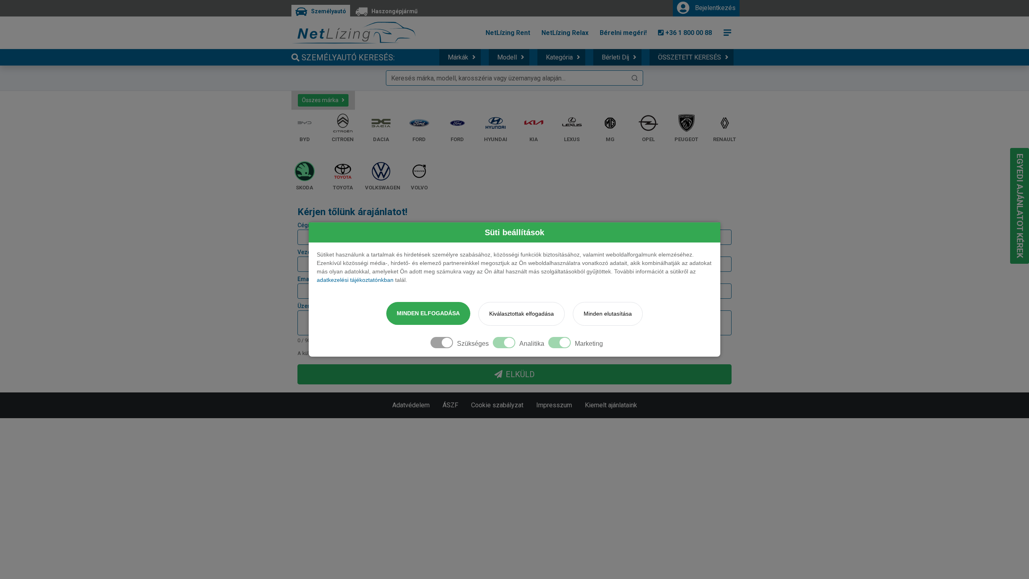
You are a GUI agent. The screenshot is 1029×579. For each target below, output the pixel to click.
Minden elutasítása (608, 313)
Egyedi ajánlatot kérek (1020, 206)
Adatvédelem (411, 405)
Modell (507, 57)
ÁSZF (450, 405)
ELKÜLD (520, 374)
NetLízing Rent (508, 33)
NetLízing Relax (564, 33)
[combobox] (514, 78)
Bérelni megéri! (623, 33)
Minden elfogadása (428, 313)
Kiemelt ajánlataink (611, 405)
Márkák (458, 57)
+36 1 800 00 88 (688, 33)
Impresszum (554, 405)
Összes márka (320, 100)
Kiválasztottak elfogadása (521, 313)
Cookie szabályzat (497, 405)
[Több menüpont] (728, 32)
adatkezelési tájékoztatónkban (355, 280)
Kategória (559, 57)
